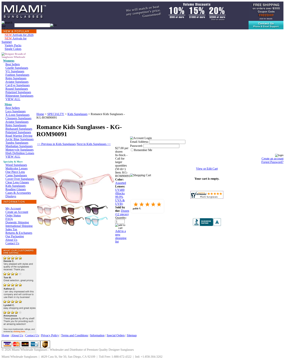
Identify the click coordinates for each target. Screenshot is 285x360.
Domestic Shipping (17, 222)
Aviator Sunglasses (16, 81)
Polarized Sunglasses (18, 92)
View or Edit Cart (207, 168)
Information (97, 335)
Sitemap (132, 335)
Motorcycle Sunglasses (19, 149)
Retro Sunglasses (15, 78)
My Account (13, 208)
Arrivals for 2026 (19, 35)
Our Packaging (14, 236)
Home (40, 114)
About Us (11, 239)
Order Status (13, 215)
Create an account (272, 158)
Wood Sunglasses (16, 165)
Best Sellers (12, 64)
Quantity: (121, 217)
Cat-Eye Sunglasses (17, 85)
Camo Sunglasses (16, 175)
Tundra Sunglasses (16, 142)
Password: (136, 145)
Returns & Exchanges (18, 232)
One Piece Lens (15, 172)
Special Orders (116, 335)
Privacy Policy (50, 335)
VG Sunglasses (14, 71)
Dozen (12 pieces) (122, 212)
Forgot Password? (272, 162)
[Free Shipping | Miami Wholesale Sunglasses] (266, 11)
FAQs (9, 219)
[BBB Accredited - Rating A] (207, 225)
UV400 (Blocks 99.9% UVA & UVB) (120, 196)
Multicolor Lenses (16, 168)
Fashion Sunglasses (17, 74)
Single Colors (13, 48)
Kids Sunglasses (15, 185)
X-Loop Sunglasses (17, 114)
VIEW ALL (12, 99)
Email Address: (139, 141)
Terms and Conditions (74, 335)
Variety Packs (13, 45)
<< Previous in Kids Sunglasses (56, 144)
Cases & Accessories (18, 192)
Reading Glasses (15, 189)
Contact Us (12, 243)
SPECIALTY (55, 114)
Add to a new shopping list (120, 236)
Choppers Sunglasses (18, 118)
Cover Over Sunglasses (19, 178)
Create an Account (16, 212)
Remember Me (143, 150)
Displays (10, 196)
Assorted (120, 183)
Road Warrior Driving (18, 135)
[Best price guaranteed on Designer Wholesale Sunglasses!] (171, 11)
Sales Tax (11, 229)
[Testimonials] (19, 332)
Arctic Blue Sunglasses (19, 139)
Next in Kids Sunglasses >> (94, 144)
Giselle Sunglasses (16, 67)
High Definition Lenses (19, 153)
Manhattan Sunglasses (19, 146)
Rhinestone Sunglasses (19, 95)
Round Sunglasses (16, 88)
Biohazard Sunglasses (18, 128)
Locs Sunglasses (15, 111)
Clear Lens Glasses (17, 182)
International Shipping (19, 225)
